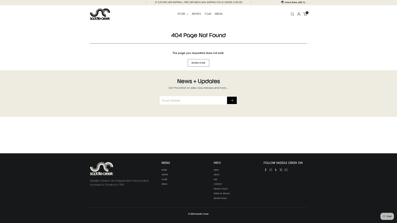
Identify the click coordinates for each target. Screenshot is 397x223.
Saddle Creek (202, 214)
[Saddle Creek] (100, 14)
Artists (165, 174)
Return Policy (220, 198)
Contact (218, 184)
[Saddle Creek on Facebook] (266, 170)
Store (164, 170)
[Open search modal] (292, 14)
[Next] (250, 2)
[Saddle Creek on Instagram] (271, 170)
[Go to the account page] (299, 14)
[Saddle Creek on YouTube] (286, 170)
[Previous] (146, 2)
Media (164, 184)
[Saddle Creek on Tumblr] (276, 170)
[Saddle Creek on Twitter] (281, 170)
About (217, 174)
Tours (164, 179)
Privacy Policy (221, 189)
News (216, 170)
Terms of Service (222, 193)
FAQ (215, 179)
